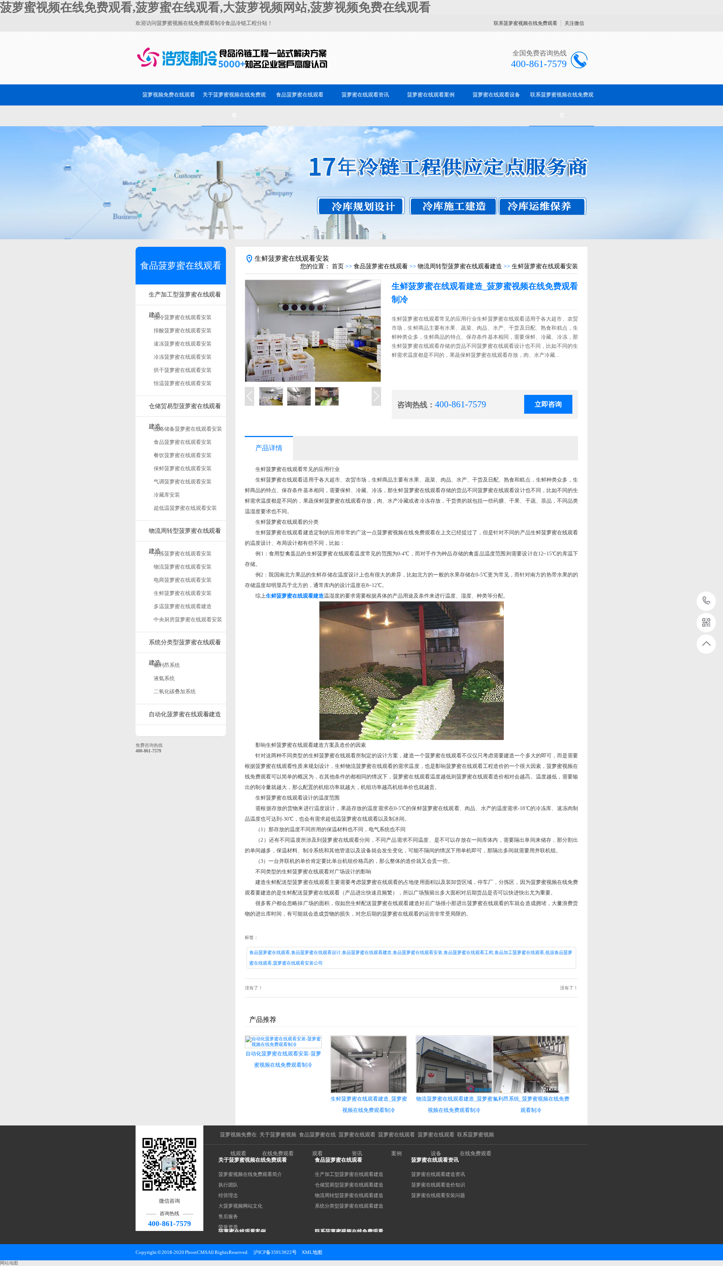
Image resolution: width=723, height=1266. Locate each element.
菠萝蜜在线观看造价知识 (438, 1185)
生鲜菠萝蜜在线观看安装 (183, 593)
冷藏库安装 (167, 495)
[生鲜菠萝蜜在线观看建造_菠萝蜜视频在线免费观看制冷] (368, 1064)
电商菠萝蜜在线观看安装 (183, 580)
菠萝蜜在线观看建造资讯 (438, 1174)
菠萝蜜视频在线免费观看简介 (250, 1174)
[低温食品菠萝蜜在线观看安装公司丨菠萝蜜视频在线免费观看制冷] (232, 58)
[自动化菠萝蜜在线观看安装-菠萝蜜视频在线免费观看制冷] (283, 1041)
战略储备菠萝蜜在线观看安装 (188, 429)
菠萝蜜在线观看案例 (431, 95)
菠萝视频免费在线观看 (168, 95)
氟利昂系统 (167, 665)
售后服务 (228, 1216)
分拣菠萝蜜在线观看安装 (183, 554)
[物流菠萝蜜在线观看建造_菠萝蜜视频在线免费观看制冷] (454, 1064)
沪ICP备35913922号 (275, 1252)
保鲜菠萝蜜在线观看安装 (183, 468)
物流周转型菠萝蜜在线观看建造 (185, 534)
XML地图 (312, 1252)
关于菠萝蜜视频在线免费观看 (234, 105)
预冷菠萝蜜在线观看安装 (183, 317)
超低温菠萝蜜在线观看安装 (185, 508)
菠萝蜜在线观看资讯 (365, 95)
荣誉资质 (228, 1227)
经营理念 (228, 1195)
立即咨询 (548, 404)
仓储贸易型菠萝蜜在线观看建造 (185, 410)
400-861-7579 (707, 601)
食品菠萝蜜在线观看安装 (183, 442)
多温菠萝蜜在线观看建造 (183, 606)
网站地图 (9, 1263)
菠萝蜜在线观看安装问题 (438, 1195)
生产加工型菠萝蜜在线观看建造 (185, 298)
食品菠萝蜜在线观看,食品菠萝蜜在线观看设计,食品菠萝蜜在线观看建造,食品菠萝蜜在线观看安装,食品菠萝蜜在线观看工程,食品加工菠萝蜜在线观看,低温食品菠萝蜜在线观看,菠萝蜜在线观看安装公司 (410, 958)
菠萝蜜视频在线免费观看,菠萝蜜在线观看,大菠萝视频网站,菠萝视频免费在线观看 (215, 7)
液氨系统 (164, 678)
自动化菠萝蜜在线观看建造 (185, 714)
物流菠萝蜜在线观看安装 (183, 567)
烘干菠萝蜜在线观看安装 (183, 370)
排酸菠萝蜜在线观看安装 (183, 330)
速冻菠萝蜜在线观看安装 (183, 344)
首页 (338, 266)
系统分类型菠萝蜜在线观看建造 (185, 646)
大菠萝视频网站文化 (240, 1206)
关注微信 (574, 23)
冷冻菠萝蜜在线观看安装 (183, 357)
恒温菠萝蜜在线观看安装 (183, 383)
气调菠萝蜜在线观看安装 (183, 482)
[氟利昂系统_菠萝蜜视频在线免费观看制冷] (531, 1064)
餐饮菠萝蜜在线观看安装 (183, 455)
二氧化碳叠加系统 (175, 691)
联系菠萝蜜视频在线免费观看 (525, 23)
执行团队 (228, 1185)
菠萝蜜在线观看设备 (496, 95)
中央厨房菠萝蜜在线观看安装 (188, 619)
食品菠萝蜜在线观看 (299, 95)
